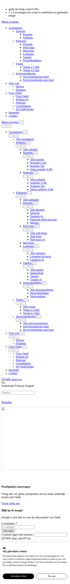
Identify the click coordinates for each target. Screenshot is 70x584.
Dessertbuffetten (32, 60)
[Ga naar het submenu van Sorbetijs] (36, 172)
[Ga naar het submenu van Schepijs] (28, 142)
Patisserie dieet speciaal (43, 219)
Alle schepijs (30, 149)
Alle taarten (36, 269)
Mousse (34, 222)
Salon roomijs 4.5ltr (41, 169)
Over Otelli (15, 93)
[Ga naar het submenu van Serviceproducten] (38, 316)
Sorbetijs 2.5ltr (38, 182)
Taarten (27, 57)
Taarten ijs (36, 279)
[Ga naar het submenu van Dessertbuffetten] (44, 283)
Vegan (19, 63)
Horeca (20, 86)
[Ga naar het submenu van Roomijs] (35, 153)
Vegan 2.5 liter (31, 67)
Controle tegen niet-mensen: (17, 534)
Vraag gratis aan (10, 503)
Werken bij (22, 99)
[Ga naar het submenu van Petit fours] (37, 226)
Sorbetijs (28, 37)
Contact (13, 115)
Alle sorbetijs (37, 179)
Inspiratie (14, 112)
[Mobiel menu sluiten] (9, 126)
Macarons (28, 50)
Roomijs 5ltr (37, 166)
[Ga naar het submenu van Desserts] (35, 203)
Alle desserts (37, 209)
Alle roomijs (37, 159)
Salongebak (36, 273)
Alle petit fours (38, 233)
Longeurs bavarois (40, 256)
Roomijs (27, 34)
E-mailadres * (9, 523)
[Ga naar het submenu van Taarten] (34, 263)
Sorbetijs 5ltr (37, 186)
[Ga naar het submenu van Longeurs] (36, 246)
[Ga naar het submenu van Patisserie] (29, 192)
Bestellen (6, 402)
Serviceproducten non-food (38, 80)
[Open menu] (21, 122)
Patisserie (21, 40)
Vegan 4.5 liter (31, 70)
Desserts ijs (36, 216)
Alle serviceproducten (35, 323)
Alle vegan (29, 306)
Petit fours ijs (37, 239)
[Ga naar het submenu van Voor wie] (22, 333)
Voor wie (14, 83)
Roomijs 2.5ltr (38, 162)
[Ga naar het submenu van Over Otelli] (24, 346)
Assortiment (16, 27)
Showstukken (38, 296)
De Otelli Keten (25, 109)
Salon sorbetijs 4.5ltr (41, 189)
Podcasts (21, 102)
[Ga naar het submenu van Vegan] (26, 299)
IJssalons (21, 89)
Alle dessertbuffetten (41, 289)
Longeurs (28, 53)
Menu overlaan (9, 21)
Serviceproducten (26, 73)
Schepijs (20, 31)
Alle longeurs (37, 253)
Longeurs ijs (37, 259)
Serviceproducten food (36, 76)
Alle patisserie (31, 199)
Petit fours (28, 47)
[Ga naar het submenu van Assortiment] (25, 132)
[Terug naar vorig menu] (3, 126)
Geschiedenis (23, 106)
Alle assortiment (25, 139)
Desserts (27, 44)
